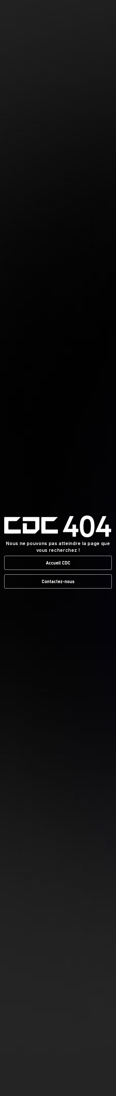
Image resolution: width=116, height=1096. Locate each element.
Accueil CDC (58, 563)
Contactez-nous (58, 581)
